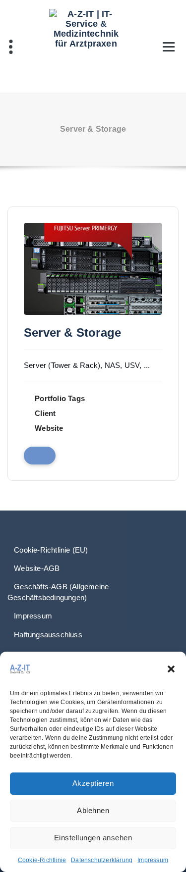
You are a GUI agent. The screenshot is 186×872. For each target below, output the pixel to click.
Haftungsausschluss (48, 634)
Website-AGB (37, 568)
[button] (171, 669)
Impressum (152, 860)
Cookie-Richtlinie (42, 860)
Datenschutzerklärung (101, 860)
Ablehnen (93, 810)
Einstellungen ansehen (93, 837)
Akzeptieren (93, 783)
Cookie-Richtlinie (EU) (51, 550)
